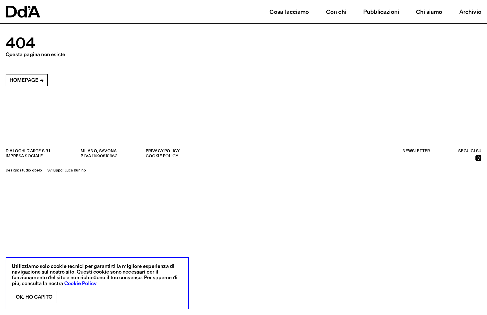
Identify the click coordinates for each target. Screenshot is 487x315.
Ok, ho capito (34, 297)
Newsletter (416, 151)
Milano (89, 151)
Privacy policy (163, 151)
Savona (108, 151)
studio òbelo (31, 170)
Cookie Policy (80, 283)
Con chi (336, 11)
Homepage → (27, 80)
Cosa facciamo (289, 11)
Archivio (470, 11)
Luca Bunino (75, 170)
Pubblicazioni (381, 11)
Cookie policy (162, 156)
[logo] (23, 12)
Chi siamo (429, 11)
